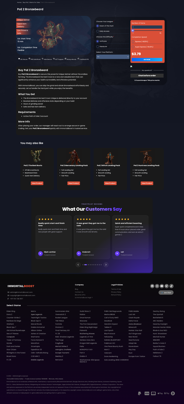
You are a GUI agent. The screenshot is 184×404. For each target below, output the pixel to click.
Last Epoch (108, 330)
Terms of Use (116, 289)
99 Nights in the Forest (16, 353)
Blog (76, 289)
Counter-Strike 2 (13, 318)
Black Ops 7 (11, 327)
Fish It (82, 353)
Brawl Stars (11, 356)
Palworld (83, 330)
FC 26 (57, 333)
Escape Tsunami (62, 353)
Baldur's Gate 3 (159, 343)
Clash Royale (134, 318)
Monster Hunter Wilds (162, 327)
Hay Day (132, 349)
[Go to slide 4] (90, 264)
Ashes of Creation (38, 333)
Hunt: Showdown (160, 333)
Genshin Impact (111, 324)
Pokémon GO (109, 343)
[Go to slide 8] (97, 264)
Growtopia (35, 346)
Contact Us (79, 292)
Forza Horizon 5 (37, 340)
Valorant (108, 353)
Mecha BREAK (109, 314)
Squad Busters (159, 346)
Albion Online (36, 330)
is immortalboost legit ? (84, 298)
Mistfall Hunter (159, 337)
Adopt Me (133, 343)
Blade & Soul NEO (160, 330)
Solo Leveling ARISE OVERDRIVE (116, 360)
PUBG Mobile (134, 311)
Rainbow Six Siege (14, 321)
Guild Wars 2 (85, 311)
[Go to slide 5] (92, 264)
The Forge (59, 340)
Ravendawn (133, 346)
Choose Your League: (105, 21)
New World (133, 337)
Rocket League (61, 318)
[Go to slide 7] (95, 264)
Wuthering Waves (87, 333)
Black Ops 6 (36, 321)
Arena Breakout (135, 324)
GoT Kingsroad (135, 333)
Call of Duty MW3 (111, 318)
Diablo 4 (83, 356)
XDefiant (10, 324)
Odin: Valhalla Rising (39, 353)
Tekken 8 (107, 327)
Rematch (59, 360)
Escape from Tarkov (137, 356)
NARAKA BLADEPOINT (112, 340)
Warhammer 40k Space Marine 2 (89, 361)
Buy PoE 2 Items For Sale (31, 2)
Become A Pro (80, 295)
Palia (82, 346)
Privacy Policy (116, 292)
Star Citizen (11, 349)
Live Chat (167, 293)
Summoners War (62, 311)
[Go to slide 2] (84, 264)
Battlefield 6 (158, 318)
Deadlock (108, 321)
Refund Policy (116, 295)
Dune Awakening (111, 356)
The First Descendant (88, 324)
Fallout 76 (157, 356)
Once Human (85, 318)
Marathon (35, 343)
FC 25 (9, 360)
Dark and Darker (13, 346)
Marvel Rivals (36, 324)
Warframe (35, 337)
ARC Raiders (158, 321)
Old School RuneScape (16, 330)
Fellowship (108, 337)
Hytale (9, 343)
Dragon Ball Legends (88, 343)
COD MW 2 (35, 356)
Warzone (83, 321)
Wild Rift (156, 340)
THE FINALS (59, 321)
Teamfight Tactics (38, 318)
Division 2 (59, 327)
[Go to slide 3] (87, 264)
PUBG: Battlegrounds (113, 311)
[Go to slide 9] (99, 264)
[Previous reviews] (78, 264)
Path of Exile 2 (158, 349)
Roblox (82, 314)
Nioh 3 (106, 349)
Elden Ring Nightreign (89, 327)
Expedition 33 (36, 349)
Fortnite (58, 324)
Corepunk (11, 337)
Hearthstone (134, 340)
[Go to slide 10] (101, 264)
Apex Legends (36, 314)
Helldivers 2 (157, 353)
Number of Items (138, 23)
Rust (130, 353)
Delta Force (133, 321)
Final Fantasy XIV (62, 330)
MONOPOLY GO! (86, 349)
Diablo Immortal (38, 327)
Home (19, 2)
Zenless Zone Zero (87, 340)
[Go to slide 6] (93, 264)
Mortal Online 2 (61, 346)
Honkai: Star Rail (135, 330)
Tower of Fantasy (14, 340)
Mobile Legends (37, 360)
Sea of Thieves (13, 333)
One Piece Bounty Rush (113, 346)
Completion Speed (139, 37)
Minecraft (133, 327)
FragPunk (59, 343)
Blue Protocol (109, 333)
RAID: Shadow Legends (64, 337)
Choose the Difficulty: (105, 37)
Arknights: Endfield (63, 349)
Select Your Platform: (104, 52)
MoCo (33, 311)
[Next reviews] (106, 264)
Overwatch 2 (60, 314)
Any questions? (147, 70)
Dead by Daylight (160, 324)
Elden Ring (11, 311)
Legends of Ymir (86, 337)
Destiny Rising (159, 311)
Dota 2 (9, 314)
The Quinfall (158, 314)
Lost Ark (132, 314)
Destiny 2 (59, 356)
